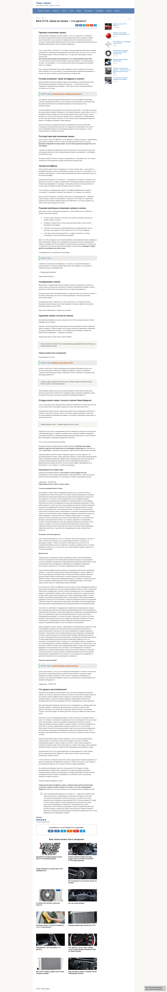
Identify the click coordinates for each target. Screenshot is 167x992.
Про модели (88, 11)
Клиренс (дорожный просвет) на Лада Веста (121, 33)
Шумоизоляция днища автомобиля (120, 60)
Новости (56, 11)
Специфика (99, 11)
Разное (109, 11)
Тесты (64, 11)
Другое (117, 11)
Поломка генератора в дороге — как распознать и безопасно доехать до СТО (122, 70)
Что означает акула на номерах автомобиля (120, 78)
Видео (79, 11)
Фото (71, 11)
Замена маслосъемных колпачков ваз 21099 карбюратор (120, 52)
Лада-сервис (43, 3)
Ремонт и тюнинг (43, 11)
